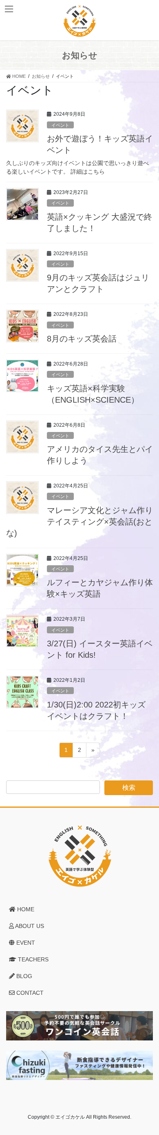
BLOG (23, 976)
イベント (60, 125)
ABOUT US (29, 926)
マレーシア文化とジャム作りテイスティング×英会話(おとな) (79, 522)
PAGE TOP (147, 1093)
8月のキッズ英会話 (82, 338)
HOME (24, 909)
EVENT (25, 942)
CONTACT (29, 993)
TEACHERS (32, 959)
